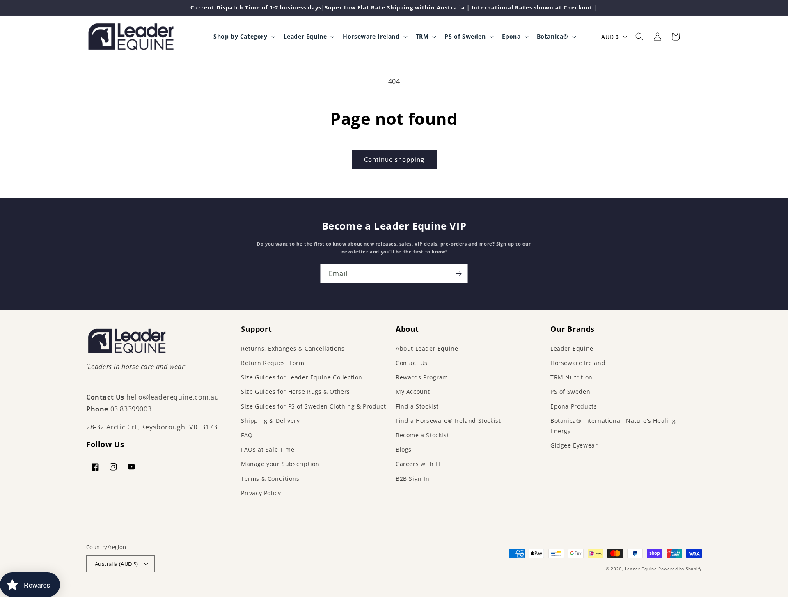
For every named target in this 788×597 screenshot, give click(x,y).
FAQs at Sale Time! (268, 449)
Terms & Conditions (270, 478)
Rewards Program (422, 377)
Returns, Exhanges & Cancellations (293, 348)
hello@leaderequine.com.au (172, 397)
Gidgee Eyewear (574, 445)
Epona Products (573, 406)
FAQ (247, 435)
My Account (413, 391)
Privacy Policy (261, 493)
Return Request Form (272, 363)
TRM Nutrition (571, 377)
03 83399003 (131, 408)
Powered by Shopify (680, 569)
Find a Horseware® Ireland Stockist (448, 421)
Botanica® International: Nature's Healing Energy (613, 426)
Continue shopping (394, 159)
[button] (243, 36)
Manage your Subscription (280, 464)
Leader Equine (571, 348)
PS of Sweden (570, 391)
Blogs (404, 449)
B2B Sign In (413, 478)
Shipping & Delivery (270, 421)
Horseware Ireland (577, 363)
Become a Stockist (422, 435)
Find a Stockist (417, 406)
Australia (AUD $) (116, 563)
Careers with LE (419, 464)
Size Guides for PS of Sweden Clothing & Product (313, 406)
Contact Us (412, 363)
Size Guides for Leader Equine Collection (301, 377)
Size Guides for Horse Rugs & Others (295, 391)
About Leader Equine (427, 348)
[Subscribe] (458, 273)
